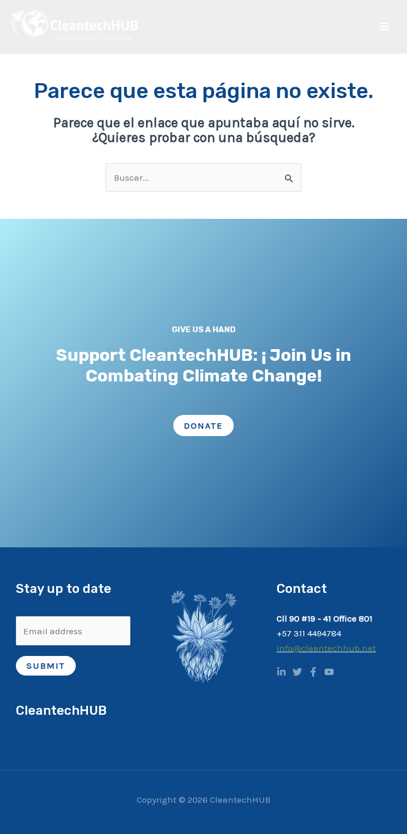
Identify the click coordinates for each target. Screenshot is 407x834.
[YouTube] (329, 672)
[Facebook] (313, 672)
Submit (45, 665)
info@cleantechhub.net (326, 648)
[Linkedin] (281, 672)
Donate (203, 425)
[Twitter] (297, 672)
